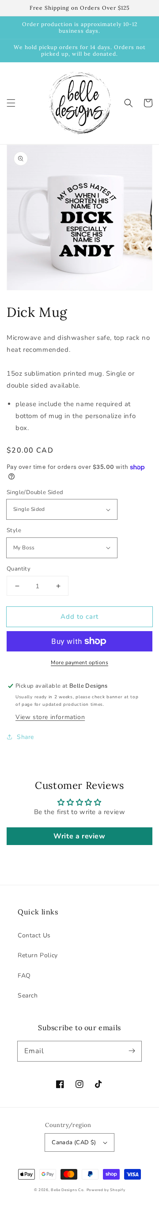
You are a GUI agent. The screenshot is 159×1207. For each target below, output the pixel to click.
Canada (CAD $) (74, 1142)
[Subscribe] (131, 1051)
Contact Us (34, 935)
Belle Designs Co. (68, 1190)
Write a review (79, 836)
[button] (11, 103)
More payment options (79, 662)
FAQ (24, 975)
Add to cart (79, 616)
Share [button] (25, 737)
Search (28, 995)
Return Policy (38, 955)
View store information (50, 717)
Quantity (18, 569)
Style (14, 530)
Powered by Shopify (106, 1190)
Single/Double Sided (35, 492)
